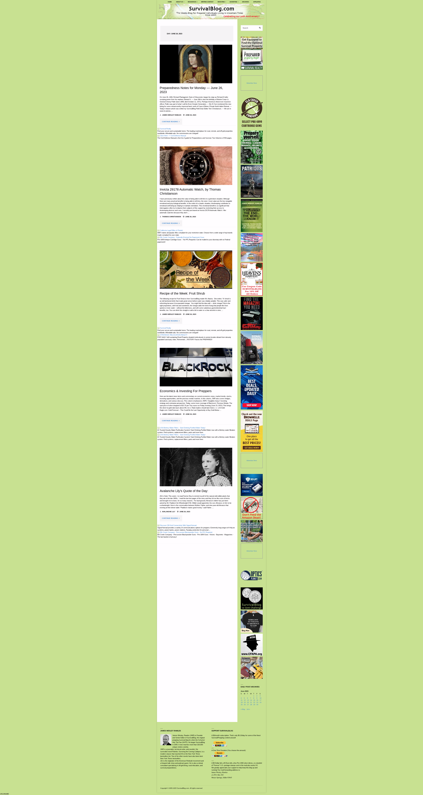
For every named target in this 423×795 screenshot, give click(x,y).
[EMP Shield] (252, 485)
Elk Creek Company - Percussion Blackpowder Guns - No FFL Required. (185, 532)
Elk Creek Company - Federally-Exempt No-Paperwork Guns (181, 237)
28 (251, 704)
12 (245, 700)
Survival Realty (164, 129)
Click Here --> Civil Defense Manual (172, 136)
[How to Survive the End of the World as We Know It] (252, 215)
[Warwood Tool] (252, 668)
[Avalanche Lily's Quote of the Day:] (196, 467)
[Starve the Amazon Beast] (252, 508)
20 (248, 702)
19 (245, 702)
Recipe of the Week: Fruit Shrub (182, 293)
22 (254, 702)
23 (257, 702)
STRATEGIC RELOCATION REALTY (172, 335)
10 (260, 698)
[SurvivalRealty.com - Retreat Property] (252, 53)
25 (242, 704)
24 (260, 702)
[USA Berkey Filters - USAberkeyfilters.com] (252, 531)
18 (242, 702)
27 (248, 704)
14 (251, 700)
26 (245, 704)
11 (241, 700)
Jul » (248, 709)
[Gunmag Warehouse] (252, 313)
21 (251, 702)
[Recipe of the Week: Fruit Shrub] (196, 269)
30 (257, 704)
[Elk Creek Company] (252, 113)
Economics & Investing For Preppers (186, 391)
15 (254, 700)
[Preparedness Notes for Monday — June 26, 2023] (196, 64)
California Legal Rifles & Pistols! (170, 230)
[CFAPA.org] (252, 645)
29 (254, 704)
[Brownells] (252, 431)
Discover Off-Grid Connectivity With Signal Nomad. (177, 525)
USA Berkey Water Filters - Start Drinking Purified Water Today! (181, 428)
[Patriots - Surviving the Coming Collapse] (252, 181)
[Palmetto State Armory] (252, 387)
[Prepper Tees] (252, 622)
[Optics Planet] (252, 575)
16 (257, 700)
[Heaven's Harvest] (252, 279)
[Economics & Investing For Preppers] (196, 367)
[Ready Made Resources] (252, 147)
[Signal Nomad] (252, 347)
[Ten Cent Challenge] (252, 598)
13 (248, 700)
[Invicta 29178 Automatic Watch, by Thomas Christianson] (196, 165)
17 (260, 700)
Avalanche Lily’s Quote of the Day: (184, 491)
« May (243, 709)
